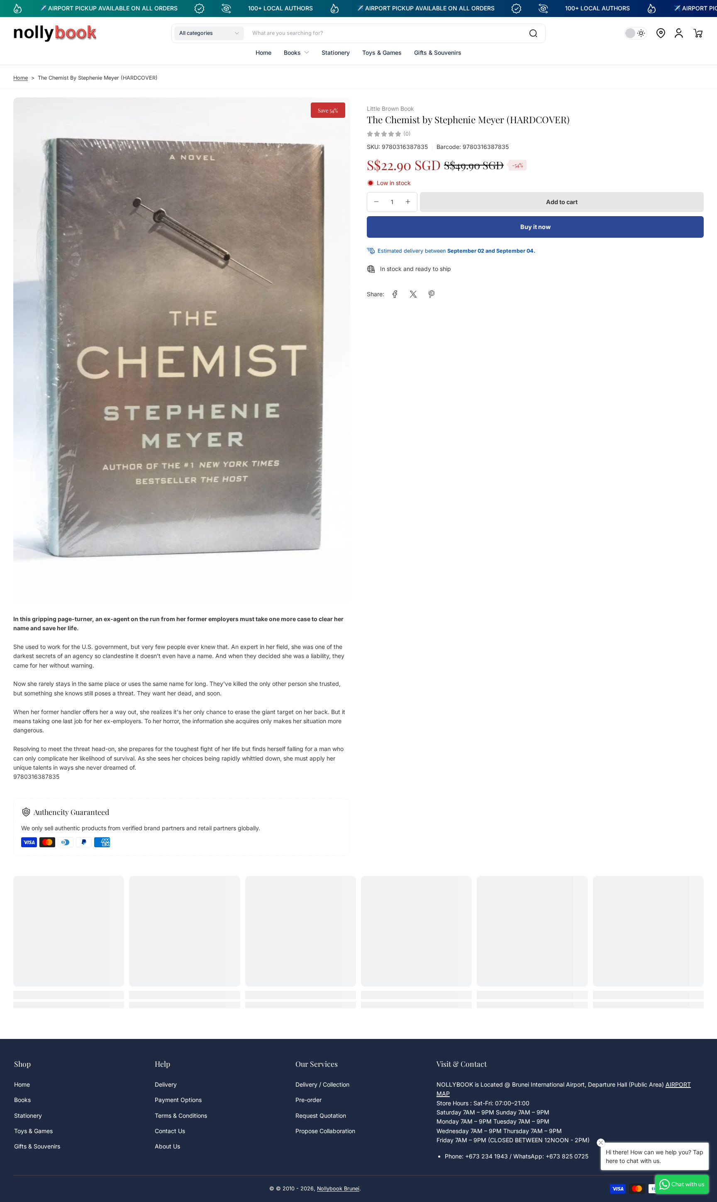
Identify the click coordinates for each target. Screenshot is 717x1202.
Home (20, 78)
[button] (209, 33)
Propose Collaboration (325, 1130)
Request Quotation (320, 1115)
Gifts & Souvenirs (37, 1146)
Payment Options (178, 1099)
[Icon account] (679, 33)
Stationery (28, 1115)
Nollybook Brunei (338, 1188)
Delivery (166, 1084)
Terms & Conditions (181, 1115)
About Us (167, 1146)
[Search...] (533, 33)
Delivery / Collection (322, 1084)
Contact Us (170, 1130)
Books (22, 1099)
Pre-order (308, 1099)
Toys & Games (33, 1130)
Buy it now (535, 226)
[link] (395, 294)
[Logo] (54, 33)
